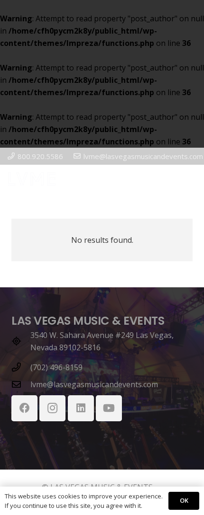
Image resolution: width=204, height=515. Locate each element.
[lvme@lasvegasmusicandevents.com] (20, 384)
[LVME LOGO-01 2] (32, 179)
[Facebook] (24, 408)
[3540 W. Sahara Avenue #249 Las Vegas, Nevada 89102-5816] (20, 341)
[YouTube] (109, 408)
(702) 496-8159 (56, 367)
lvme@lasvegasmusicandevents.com (94, 384)
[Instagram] (52, 408)
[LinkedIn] (81, 408)
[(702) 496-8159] (20, 367)
